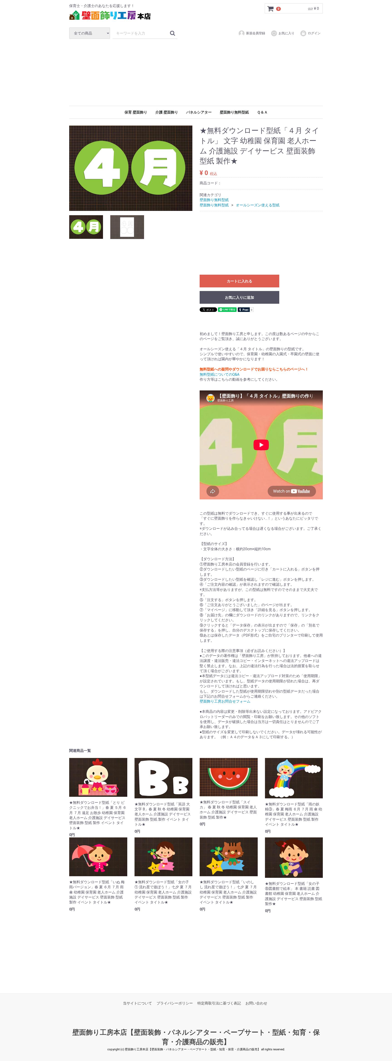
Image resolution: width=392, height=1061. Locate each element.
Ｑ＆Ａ (262, 112)
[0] (270, 9)
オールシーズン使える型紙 (257, 205)
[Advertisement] (196, 72)
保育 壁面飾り (136, 112)
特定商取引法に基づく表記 (219, 1003)
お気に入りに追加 (239, 298)
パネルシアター (199, 112)
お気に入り (286, 33)
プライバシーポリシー (175, 1003)
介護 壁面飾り (166, 112)
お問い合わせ (256, 1003)
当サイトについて (137, 1003)
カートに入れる (239, 281)
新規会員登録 (255, 33)
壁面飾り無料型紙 (234, 112)
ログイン (314, 33)
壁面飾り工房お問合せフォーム (225, 701)
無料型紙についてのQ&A (219, 374)
